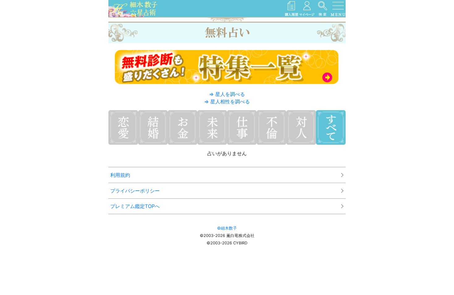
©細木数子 (227, 228)
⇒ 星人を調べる (227, 94)
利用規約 (120, 175)
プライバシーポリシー (135, 191)
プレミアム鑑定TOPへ (135, 206)
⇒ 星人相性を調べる (227, 101)
